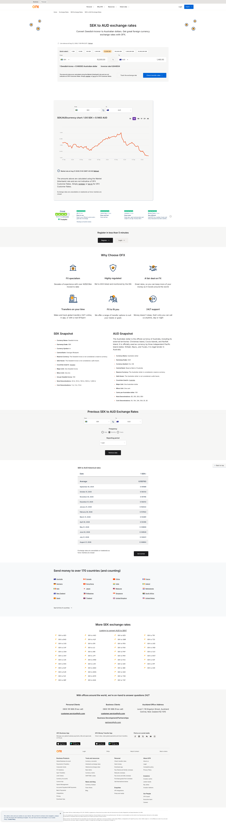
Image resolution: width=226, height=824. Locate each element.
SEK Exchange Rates (77, 12)
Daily (105, 432)
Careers (145, 802)
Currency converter (91, 761)
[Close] (60, 813)
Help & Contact (134, 751)
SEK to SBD (121, 668)
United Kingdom (121, 598)
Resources (111, 7)
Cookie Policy (11, 819)
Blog (86, 790)
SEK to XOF (151, 660)
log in (94, 76)
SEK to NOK (92, 680)
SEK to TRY (151, 635)
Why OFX (100, 7)
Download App (60, 799)
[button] (73, 51)
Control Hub (59, 781)
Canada (88, 579)
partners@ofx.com (113, 722)
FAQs (108, 751)
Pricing (58, 796)
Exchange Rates (64, 12)
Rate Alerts (88, 770)
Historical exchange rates (92, 767)
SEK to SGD (122, 672)
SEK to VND (151, 647)
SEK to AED (62, 635)
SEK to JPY (92, 656)
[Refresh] (58, 43)
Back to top (220, 465)
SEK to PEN (121, 643)
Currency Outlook (90, 784)
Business (35, 2)
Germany (59, 584)
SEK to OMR (122, 639)
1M (138, 118)
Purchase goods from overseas (123, 778)
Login (84, 751)
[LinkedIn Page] (139, 736)
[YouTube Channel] (150, 736)
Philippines (90, 593)
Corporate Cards (61, 767)
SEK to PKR (121, 656)
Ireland (147, 584)
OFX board (146, 796)
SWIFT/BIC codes (90, 775)
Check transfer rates (120, 761)
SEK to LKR (92, 664)
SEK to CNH (62, 652)
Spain (58, 598)
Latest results (147, 781)
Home (55, 12)
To (119, 55)
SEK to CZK (62, 660)
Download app (118, 767)
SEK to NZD (122, 635)
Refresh (90, 43)
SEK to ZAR (151, 668)
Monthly (113, 432)
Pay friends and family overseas (123, 770)
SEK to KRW (92, 660)
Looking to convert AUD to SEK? (113, 630)
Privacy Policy (147, 770)
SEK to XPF (151, 664)
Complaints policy (148, 767)
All (148, 118)
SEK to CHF (62, 647)
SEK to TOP (121, 680)
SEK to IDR (91, 643)
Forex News (88, 787)
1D (130, 118)
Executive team (147, 799)
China (118, 579)
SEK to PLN (121, 660)
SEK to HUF (92, 639)
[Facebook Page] (135, 736)
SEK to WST (151, 656)
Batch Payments (61, 790)
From (61, 55)
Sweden (72, 365)
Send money (118, 764)
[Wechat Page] (146, 736)
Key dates (146, 784)
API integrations (119, 790)
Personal (43, 2)
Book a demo (163, 751)
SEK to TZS (151, 639)
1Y (141, 118)
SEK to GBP (62, 680)
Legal (145, 764)
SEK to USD (151, 643)
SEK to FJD (62, 676)
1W (134, 118)
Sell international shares (121, 781)
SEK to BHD (62, 639)
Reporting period (113, 438)
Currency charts (90, 773)
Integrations (59, 793)
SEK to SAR (121, 664)
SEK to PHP (121, 652)
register (88, 76)
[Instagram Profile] (154, 736)
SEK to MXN (92, 672)
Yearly (121, 432)
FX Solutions (60, 770)
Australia (132, 380)
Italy (57, 589)
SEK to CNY (62, 656)
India (117, 584)
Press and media (119, 793)
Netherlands (149, 589)
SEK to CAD (62, 643)
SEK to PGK (122, 647)
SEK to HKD (92, 635)
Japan (88, 589)
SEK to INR (91, 652)
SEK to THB (121, 676)
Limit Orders (60, 775)
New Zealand (60, 593)
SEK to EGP (62, 668)
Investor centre (147, 779)
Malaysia (119, 589)
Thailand (89, 598)
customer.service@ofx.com (73, 713)
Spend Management (62, 784)
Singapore (119, 593)
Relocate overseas (119, 773)
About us (146, 761)
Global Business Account (63, 761)
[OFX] (35, 6)
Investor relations (148, 787)
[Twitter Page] (143, 736)
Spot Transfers (60, 773)
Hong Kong (90, 584)
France (147, 579)
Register (188, 6)
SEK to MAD (92, 668)
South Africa (149, 593)
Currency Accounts (62, 778)
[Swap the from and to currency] (113, 59)
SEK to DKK (62, 664)
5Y (145, 118)
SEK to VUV (151, 652)
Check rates (123, 7)
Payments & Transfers (62, 764)
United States (150, 598)
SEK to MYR (92, 676)
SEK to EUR (62, 672)
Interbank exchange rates (92, 764)
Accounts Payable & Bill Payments (66, 787)
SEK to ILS (91, 647)
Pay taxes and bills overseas (122, 775)
